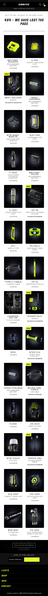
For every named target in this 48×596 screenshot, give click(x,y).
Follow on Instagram (24, 545)
